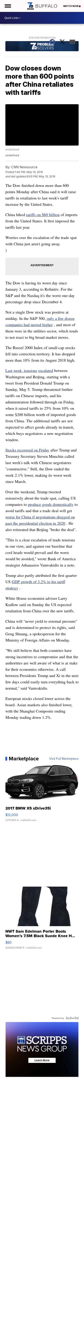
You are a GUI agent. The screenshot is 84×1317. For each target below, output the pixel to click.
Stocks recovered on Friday (27, 450)
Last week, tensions (21, 370)
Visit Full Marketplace (64, 758)
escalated (45, 370)
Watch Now (71, 6)
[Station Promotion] (42, 46)
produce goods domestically (50, 504)
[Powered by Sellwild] (72, 1018)
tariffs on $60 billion (43, 214)
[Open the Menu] (7, 6)
